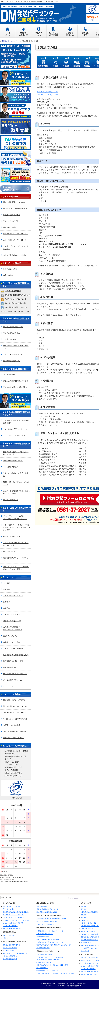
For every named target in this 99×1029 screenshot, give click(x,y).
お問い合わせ (8, 275)
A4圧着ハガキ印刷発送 (11, 215)
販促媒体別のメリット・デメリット (15, 559)
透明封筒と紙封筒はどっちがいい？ (17, 295)
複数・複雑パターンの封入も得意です (15, 347)
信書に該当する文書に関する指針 (15, 655)
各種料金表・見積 (10, 269)
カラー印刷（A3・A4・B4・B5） (15, 240)
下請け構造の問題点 (10, 467)
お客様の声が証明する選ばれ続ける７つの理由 (12, 628)
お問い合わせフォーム (7, 879)
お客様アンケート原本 (11, 642)
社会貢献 (6, 602)
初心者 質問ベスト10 (11, 536)
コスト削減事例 (9, 375)
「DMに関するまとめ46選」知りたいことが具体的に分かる (15, 517)
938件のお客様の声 (10, 636)
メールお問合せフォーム (12, 680)
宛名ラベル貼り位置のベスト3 (15, 299)
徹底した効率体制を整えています (15, 381)
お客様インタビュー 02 (12, 621)
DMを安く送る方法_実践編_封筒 (15, 303)
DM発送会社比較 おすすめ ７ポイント (49, 931)
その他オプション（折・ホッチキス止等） (15, 247)
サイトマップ (8, 686)
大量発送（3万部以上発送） (13, 738)
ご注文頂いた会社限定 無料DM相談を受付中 (16, 421)
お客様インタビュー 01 (12, 614)
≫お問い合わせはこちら (47, 94)
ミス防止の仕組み (10, 339)
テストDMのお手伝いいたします (15, 429)
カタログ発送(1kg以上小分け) (14, 255)
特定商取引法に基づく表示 (13, 661)
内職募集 (6, 608)
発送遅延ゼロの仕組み (11, 333)
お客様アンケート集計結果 (13, 648)
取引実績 (6, 589)
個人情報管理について (11, 361)
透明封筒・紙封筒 (10, 227)
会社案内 (6, 583)
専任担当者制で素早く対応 (13, 327)
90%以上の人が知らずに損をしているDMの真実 (15, 544)
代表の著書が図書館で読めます (15, 674)
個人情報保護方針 (10, 667)
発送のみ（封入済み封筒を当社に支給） (16, 912)
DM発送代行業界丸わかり (13, 461)
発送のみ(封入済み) (10, 221)
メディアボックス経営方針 (13, 596)
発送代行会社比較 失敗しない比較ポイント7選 (15, 453)
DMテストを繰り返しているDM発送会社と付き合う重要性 (16, 568)
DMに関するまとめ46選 (44, 954)
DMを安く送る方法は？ (13, 291)
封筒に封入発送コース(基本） (14, 202)
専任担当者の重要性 (10, 500)
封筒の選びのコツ (10, 552)
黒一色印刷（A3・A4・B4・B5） (15, 234)
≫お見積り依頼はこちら (47, 92)
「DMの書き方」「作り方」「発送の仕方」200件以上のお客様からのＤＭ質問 (16, 527)
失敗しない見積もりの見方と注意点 (15, 474)
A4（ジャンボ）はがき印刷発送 (15, 208)
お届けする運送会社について (14, 354)
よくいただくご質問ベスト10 (14, 435)
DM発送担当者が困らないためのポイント (16, 483)
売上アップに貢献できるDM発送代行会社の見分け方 (16, 492)
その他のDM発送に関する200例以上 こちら (15, 311)
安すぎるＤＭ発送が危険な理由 (15, 387)
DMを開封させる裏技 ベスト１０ (16, 307)
